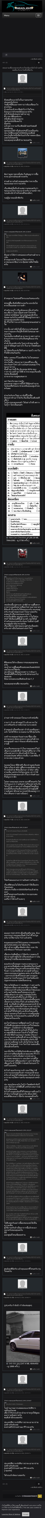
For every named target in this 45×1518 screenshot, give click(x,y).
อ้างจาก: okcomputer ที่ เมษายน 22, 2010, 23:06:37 (17, 1400)
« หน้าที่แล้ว (34, 59)
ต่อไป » (40, 59)
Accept (25, 1514)
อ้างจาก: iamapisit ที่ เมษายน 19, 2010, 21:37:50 (17, 574)
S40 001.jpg (14, 1363)
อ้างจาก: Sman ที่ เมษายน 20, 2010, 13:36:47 (16, 827)
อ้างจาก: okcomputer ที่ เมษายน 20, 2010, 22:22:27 (17, 1130)
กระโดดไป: (18, 1496)
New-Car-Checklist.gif (18, 537)
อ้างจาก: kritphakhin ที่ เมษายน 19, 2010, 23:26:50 (17, 231)
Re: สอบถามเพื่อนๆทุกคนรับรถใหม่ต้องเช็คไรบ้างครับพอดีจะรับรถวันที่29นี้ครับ (23, 163)
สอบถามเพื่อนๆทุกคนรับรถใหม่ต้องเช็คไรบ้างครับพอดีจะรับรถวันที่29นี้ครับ (24, 89)
